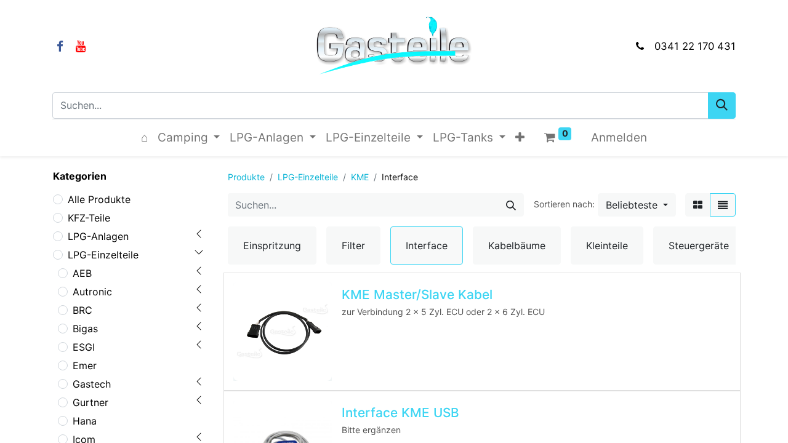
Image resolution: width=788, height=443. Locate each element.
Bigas (85, 328)
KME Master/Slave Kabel (417, 294)
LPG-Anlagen (98, 236)
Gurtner (90, 402)
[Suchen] (722, 105)
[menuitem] (144, 138)
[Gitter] (697, 205)
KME (360, 177)
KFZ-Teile (89, 218)
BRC (82, 310)
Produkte (246, 177)
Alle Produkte (99, 199)
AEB (82, 273)
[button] (519, 138)
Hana (85, 421)
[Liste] (723, 205)
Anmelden (619, 137)
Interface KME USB (400, 412)
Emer (85, 365)
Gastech (92, 384)
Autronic (92, 291)
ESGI (84, 347)
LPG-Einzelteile (103, 255)
